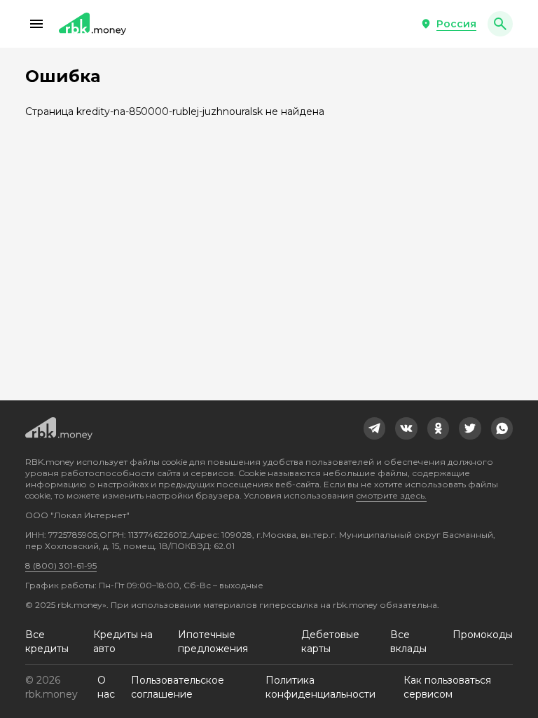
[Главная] (92, 24)
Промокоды (483, 634)
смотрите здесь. (391, 495)
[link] (375, 428)
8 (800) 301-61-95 (61, 565)
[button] (36, 24)
